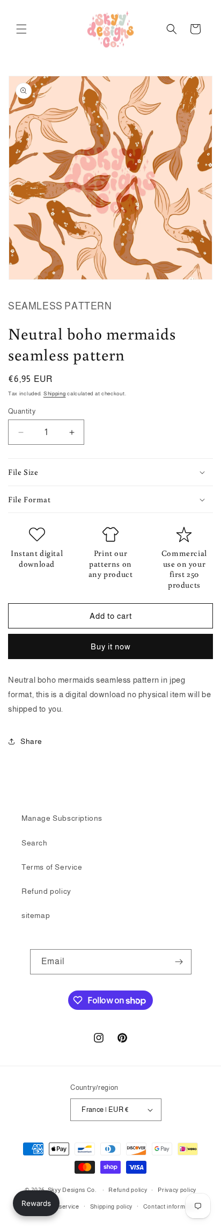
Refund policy (46, 891)
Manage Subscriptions (61, 818)
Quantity (21, 411)
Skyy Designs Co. (72, 1190)
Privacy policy (177, 1190)
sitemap (35, 915)
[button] (21, 29)
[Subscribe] (179, 961)
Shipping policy (111, 1206)
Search (34, 842)
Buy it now (111, 646)
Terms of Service (52, 867)
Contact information (171, 1206)
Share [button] (31, 741)
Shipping (54, 393)
